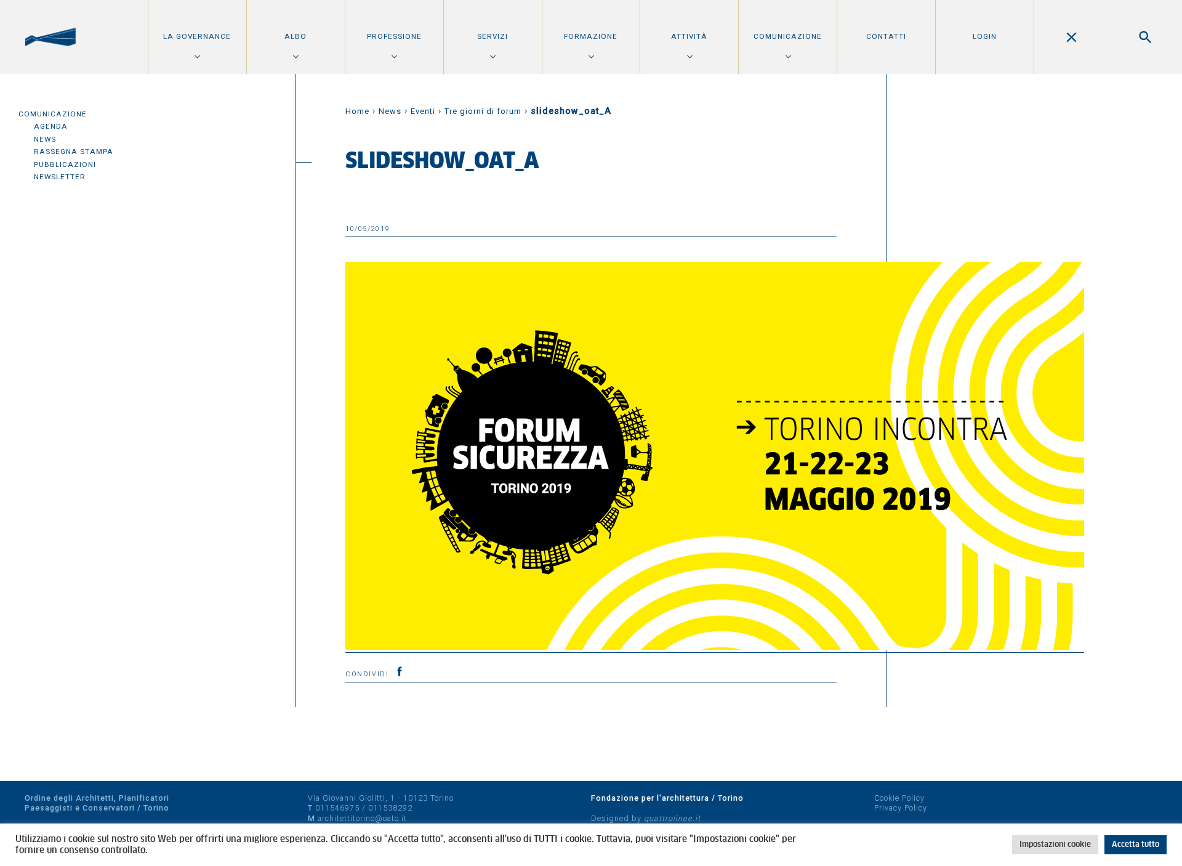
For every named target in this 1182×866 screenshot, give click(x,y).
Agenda (51, 126)
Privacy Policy (900, 807)
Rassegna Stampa (73, 151)
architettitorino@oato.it (362, 818)
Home (357, 111)
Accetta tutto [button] (1135, 845)
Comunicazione (788, 36)
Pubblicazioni (65, 164)
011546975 (337, 807)
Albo (295, 36)
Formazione (590, 36)
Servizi (492, 36)
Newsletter (60, 176)
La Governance (197, 36)
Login (985, 36)
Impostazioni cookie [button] (1055, 845)
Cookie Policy (899, 798)
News (45, 139)
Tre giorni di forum (482, 111)
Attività (689, 36)
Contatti (886, 36)
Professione (394, 36)
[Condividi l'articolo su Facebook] (399, 671)
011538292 (390, 807)
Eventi (423, 111)
